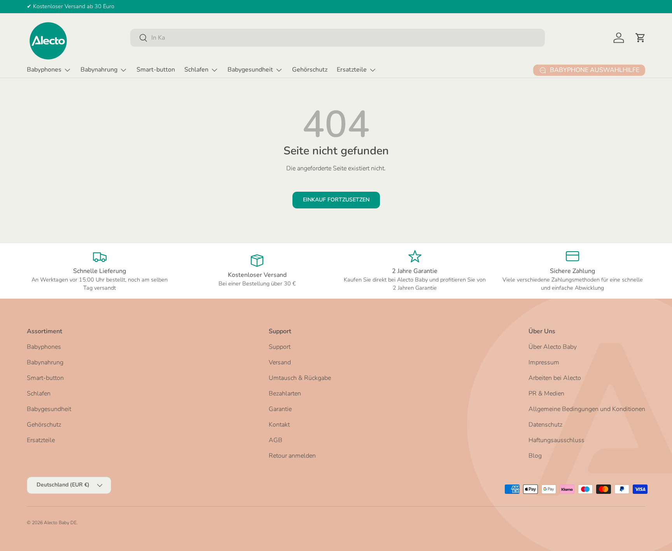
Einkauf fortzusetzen (336, 199)
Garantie (280, 409)
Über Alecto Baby (552, 347)
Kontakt (279, 424)
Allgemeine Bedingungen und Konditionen (586, 409)
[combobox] (337, 38)
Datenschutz (545, 424)
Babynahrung (98, 69)
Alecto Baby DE (60, 523)
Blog (535, 455)
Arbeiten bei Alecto (554, 378)
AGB (275, 440)
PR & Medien (546, 393)
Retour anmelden (292, 455)
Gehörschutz (309, 69)
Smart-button (155, 69)
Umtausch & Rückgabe (300, 378)
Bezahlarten (285, 393)
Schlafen (196, 69)
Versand (280, 362)
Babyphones (44, 69)
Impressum (543, 362)
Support (279, 347)
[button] (640, 37)
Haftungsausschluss (556, 440)
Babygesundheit (250, 69)
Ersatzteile (352, 69)
